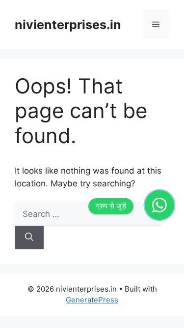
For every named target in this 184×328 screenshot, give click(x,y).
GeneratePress (92, 299)
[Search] (29, 237)
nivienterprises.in (68, 24)
